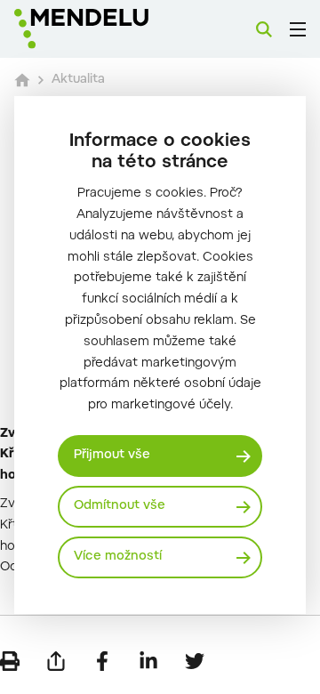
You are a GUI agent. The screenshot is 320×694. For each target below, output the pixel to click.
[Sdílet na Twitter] (194, 661)
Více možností (118, 557)
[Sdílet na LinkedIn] (148, 661)
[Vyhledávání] (264, 29)
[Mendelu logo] (103, 29)
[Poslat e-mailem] (56, 661)
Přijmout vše (112, 455)
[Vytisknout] (10, 661)
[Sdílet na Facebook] (102, 661)
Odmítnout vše (119, 506)
